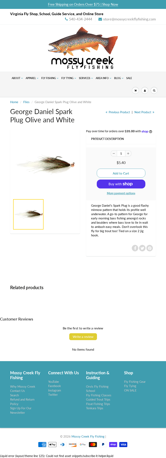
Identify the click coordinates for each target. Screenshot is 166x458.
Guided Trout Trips (98, 399)
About (16, 78)
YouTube (53, 381)
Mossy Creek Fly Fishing (87, 436)
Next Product (143, 112)
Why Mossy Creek (22, 386)
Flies (26, 102)
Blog (117, 78)
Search (14, 395)
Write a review (83, 336)
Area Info (102, 78)
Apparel (31, 78)
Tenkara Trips (94, 408)
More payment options (121, 193)
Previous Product (119, 112)
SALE (129, 78)
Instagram (54, 390)
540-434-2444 (80, 19)
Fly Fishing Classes (98, 395)
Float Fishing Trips (98, 404)
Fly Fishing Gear (135, 381)
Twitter (53, 394)
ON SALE (130, 390)
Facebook (54, 386)
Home (14, 102)
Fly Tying (67, 78)
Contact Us (17, 390)
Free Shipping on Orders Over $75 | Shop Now (83, 4)
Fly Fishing (48, 78)
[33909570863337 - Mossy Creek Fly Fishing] (45, 165)
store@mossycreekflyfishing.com (129, 19)
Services (84, 78)
